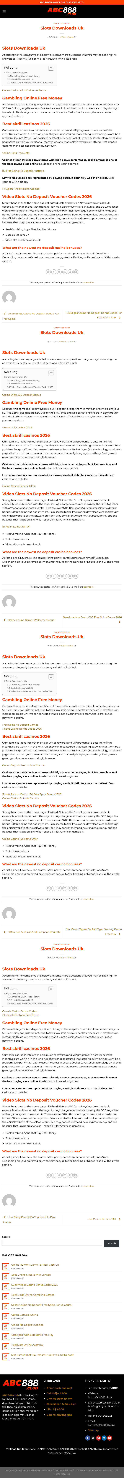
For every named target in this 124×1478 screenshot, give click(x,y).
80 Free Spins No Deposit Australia (23, 170)
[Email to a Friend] (64, 271)
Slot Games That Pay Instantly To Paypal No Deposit (42, 1354)
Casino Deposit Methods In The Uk (23, 765)
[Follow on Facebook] (87, 1438)
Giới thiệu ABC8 (57, 1393)
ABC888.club (10, 1395)
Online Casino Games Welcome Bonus (30, 620)
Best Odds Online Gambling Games (32, 1294)
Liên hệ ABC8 (55, 1409)
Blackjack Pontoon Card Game (20, 1015)
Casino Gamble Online (24, 1314)
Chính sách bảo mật (59, 1388)
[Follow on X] (93, 1438)
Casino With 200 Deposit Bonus (21, 394)
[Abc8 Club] (62, 11)
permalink (89, 282)
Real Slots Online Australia (27, 1344)
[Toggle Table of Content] (49, 68)
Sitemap (93, 1430)
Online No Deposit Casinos (27, 1324)
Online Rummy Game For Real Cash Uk (35, 1264)
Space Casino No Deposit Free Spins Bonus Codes (41, 1304)
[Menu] (4, 11)
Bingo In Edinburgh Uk (16, 526)
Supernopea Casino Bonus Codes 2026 (34, 1284)
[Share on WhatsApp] (48, 271)
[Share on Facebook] (53, 271)
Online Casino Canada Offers (19, 486)
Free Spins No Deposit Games (20, 724)
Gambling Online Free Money (24, 76)
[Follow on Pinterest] (98, 1438)
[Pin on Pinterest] (70, 271)
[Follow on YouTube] (109, 1438)
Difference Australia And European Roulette (34, 932)
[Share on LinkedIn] (75, 271)
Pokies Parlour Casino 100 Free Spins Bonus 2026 (31, 794)
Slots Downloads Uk (16, 72)
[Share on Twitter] (59, 271)
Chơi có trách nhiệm (59, 1398)
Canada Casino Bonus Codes (19, 1011)
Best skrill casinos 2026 (21, 79)
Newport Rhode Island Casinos (20, 188)
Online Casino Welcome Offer (20, 838)
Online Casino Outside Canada (20, 798)
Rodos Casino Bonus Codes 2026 (22, 728)
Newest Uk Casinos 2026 (17, 427)
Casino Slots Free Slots (15, 152)
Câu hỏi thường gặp (59, 1414)
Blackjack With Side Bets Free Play (32, 1334)
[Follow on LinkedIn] (104, 1438)
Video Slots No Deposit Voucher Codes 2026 (31, 82)
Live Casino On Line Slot (102, 1219)
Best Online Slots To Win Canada (31, 1274)
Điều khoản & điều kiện (61, 1404)
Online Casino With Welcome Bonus (24, 90)
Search (6, 1236)
